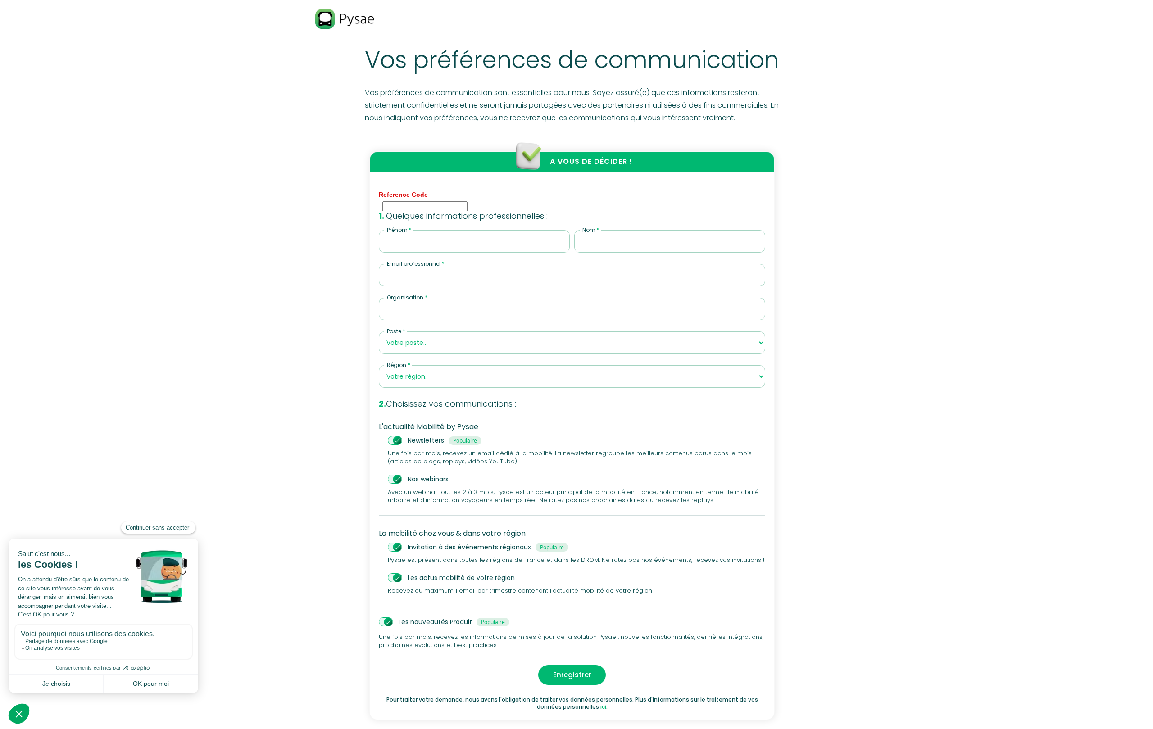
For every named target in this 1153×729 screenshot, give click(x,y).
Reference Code (403, 194)
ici (603, 707)
